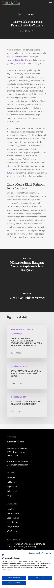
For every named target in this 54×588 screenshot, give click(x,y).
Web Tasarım (12, 531)
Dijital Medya (27, 15)
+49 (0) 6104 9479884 (18, 461)
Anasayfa (11, 477)
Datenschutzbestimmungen (40, 553)
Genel (25, 366)
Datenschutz (12, 491)
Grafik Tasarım (13, 513)
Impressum (12, 486)
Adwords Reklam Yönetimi (22, 329)
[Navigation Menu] (50, 3)
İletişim (10, 495)
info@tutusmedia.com (18, 464)
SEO (25, 397)
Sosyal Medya (13, 526)
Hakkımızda (12, 482)
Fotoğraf (10, 509)
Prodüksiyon (12, 522)
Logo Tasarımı (13, 517)
